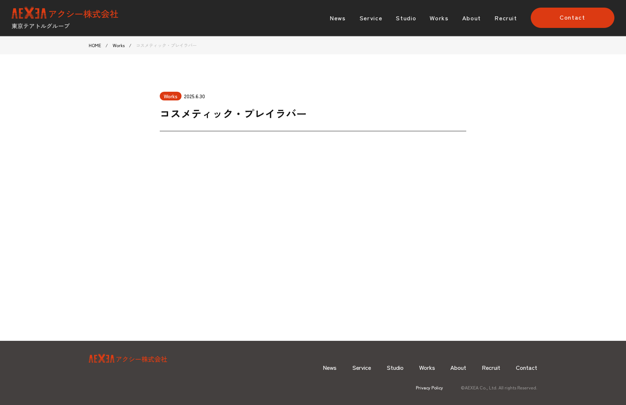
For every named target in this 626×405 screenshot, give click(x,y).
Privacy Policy (429, 387)
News (338, 18)
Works (439, 18)
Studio (406, 18)
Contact (572, 17)
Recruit (505, 18)
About (471, 18)
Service (371, 18)
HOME (95, 45)
